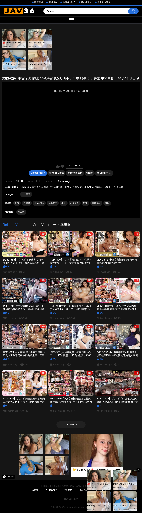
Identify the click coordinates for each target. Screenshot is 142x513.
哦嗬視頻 (38, 2)
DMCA (83, 490)
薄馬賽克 (52, 203)
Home (35, 490)
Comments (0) (104, 173)
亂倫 (17, 203)
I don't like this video (62, 166)
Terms (69, 490)
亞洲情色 (53, 2)
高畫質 (27, 203)
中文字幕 (26, 194)
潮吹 (107, 203)
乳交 (85, 203)
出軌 (63, 203)
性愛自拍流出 (103, 2)
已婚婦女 (74, 203)
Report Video (56, 173)
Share (89, 173)
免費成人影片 (69, 2)
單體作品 (96, 203)
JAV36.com (67, 507)
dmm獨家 (39, 203)
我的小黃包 (86, 2)
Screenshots (75, 173)
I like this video (58, 166)
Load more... (71, 424)
